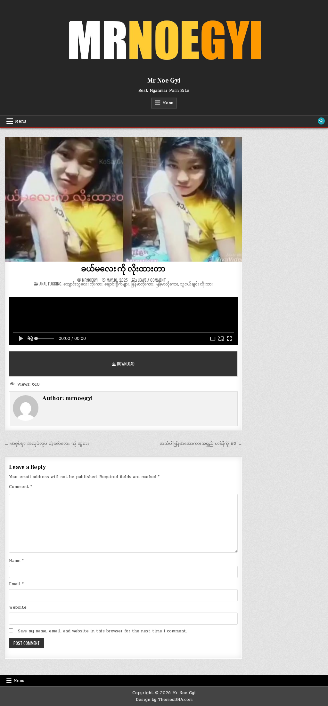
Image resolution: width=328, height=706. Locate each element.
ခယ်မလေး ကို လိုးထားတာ (123, 269)
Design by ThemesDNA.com (164, 699)
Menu (167, 103)
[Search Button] (321, 120)
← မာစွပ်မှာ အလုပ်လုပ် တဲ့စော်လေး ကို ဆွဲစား (46, 443)
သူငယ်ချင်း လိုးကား (196, 283)
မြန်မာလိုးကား (142, 283)
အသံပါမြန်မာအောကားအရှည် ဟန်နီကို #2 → (201, 443)
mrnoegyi (90, 280)
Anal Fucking (50, 283)
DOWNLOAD (125, 363)
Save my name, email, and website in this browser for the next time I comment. (102, 631)
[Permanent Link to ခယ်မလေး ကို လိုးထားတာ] (123, 199)
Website (18, 607)
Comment (20, 487)
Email (16, 584)
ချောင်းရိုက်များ (116, 283)
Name (16, 561)
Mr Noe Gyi (163, 80)
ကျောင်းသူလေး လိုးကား (82, 283)
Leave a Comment (152, 280)
